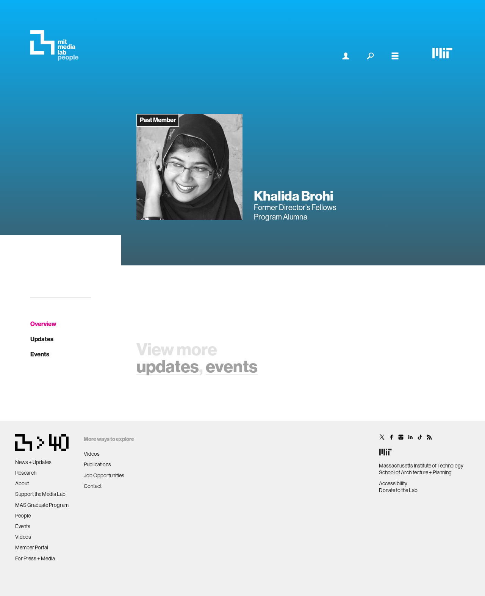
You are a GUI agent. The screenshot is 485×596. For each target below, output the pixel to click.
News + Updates (33, 462)
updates (167, 366)
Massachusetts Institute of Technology (421, 466)
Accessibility (393, 483)
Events (39, 354)
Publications (97, 464)
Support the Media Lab (40, 494)
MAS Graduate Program (42, 505)
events (232, 366)
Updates (41, 339)
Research (25, 473)
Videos (23, 537)
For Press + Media (35, 558)
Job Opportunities (104, 475)
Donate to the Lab (398, 490)
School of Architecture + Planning (415, 472)
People (23, 516)
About (22, 483)
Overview (43, 324)
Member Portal (31, 547)
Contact (93, 486)
